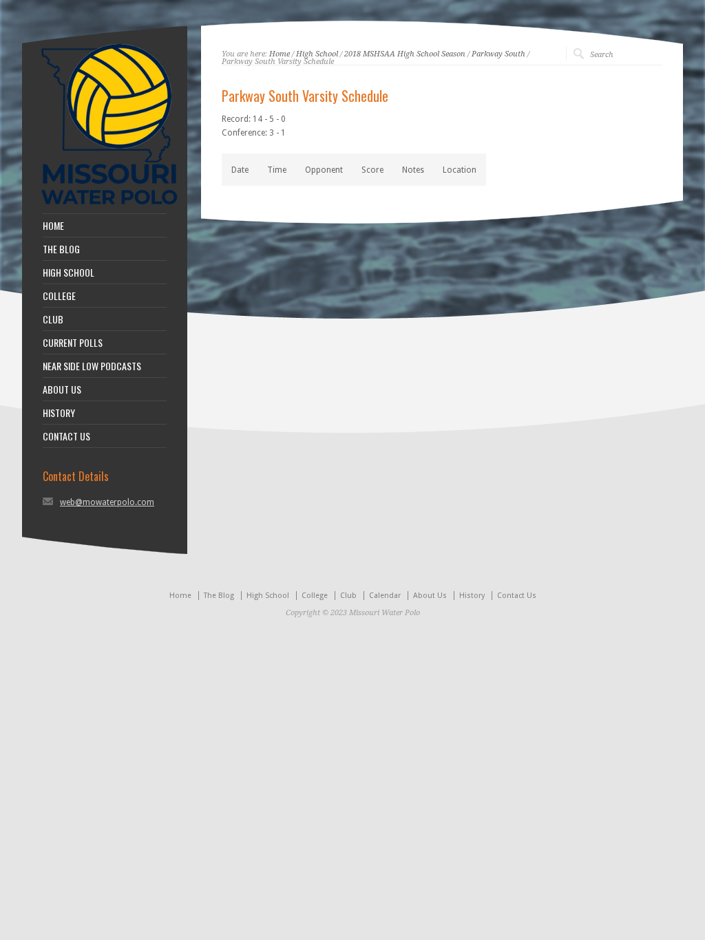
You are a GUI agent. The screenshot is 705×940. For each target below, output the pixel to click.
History (472, 595)
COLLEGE (59, 296)
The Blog (219, 595)
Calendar (385, 595)
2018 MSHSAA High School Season (404, 54)
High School (317, 54)
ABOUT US (62, 389)
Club (348, 595)
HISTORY (59, 413)
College (315, 595)
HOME (53, 226)
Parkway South (498, 54)
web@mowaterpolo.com (107, 502)
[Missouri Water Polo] (109, 206)
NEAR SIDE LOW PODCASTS (92, 366)
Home (279, 54)
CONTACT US (66, 436)
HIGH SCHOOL (68, 272)
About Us (430, 595)
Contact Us (516, 595)
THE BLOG (61, 249)
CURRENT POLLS (73, 343)
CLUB (53, 319)
